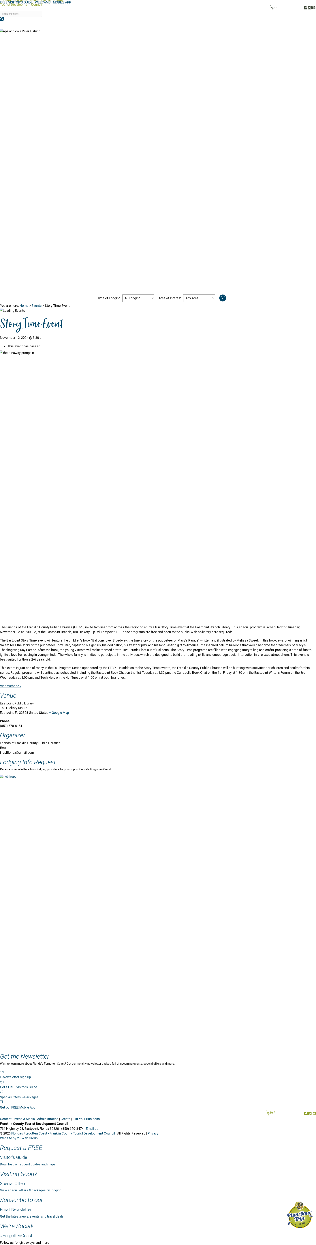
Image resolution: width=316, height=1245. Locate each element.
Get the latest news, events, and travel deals (32, 1216)
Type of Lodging (109, 298)
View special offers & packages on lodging (30, 1190)
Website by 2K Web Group (19, 1138)
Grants (65, 1119)
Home (24, 306)
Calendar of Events (277, 25)
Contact (6, 1119)
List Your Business (86, 1119)
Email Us (92, 1128)
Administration (47, 1119)
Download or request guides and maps (28, 1164)
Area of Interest (170, 298)
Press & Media (24, 1119)
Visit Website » (10, 686)
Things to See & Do (241, 25)
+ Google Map (59, 713)
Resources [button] (304, 25)
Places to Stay (209, 25)
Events (37, 306)
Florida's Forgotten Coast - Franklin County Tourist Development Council (63, 1133)
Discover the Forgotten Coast (169, 25)
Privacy (153, 1133)
